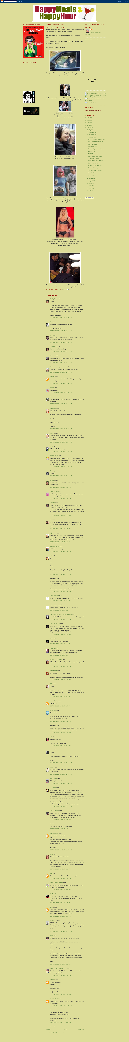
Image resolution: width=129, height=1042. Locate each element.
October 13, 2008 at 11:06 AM (61, 317)
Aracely (52, 433)
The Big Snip (91, 173)
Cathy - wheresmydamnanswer (58, 367)
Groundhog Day (92, 146)
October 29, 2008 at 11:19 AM (61, 1005)
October (91, 137)
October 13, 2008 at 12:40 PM (61, 466)
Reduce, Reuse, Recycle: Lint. (96, 139)
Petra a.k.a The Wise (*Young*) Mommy (61, 614)
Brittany (52, 767)
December (92, 132)
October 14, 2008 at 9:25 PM (60, 903)
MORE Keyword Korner (94, 154)
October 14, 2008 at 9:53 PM (60, 916)
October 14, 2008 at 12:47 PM (61, 850)
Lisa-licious (53, 787)
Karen (51, 639)
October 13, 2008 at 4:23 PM (60, 619)
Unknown (52, 376)
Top (89, 80)
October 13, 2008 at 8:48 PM (60, 732)
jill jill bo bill (53, 533)
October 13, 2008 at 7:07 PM (60, 679)
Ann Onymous (54, 670)
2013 (88, 120)
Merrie (51, 854)
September (92, 178)
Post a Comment (50, 1027)
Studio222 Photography (56, 659)
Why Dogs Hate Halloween (95, 141)
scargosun (53, 648)
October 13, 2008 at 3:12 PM (60, 600)
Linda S (52, 480)
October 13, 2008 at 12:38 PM (61, 442)
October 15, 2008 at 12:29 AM (61, 931)
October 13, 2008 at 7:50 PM (60, 706)
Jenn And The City (55, 623)
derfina (52, 335)
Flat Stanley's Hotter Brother (96, 149)
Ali (50, 397)
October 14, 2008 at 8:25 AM (60, 819)
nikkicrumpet (53, 920)
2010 (88, 125)
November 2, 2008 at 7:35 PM (60, 1023)
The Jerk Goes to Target (95, 170)
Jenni (51, 736)
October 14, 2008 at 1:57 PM (60, 878)
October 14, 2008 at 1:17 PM (60, 869)
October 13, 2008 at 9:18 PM (60, 745)
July (90, 183)
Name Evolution (92, 144)
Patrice (52, 684)
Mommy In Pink (54, 998)
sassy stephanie (54, 595)
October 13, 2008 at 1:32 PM (60, 542)
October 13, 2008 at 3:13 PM (60, 610)
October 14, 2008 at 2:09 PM (60, 889)
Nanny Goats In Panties (56, 882)
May (90, 188)
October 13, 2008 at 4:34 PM (60, 634)
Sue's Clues (91, 175)
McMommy (53, 710)
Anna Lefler (53, 408)
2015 (88, 117)
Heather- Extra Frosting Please (58, 968)
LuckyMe (52, 502)
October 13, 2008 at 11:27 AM (61, 372)
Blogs (92, 81)
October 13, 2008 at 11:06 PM (61, 774)
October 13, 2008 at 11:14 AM (61, 331)
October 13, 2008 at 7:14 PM (60, 696)
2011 (88, 122)
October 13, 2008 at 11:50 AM (61, 383)
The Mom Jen (53, 346)
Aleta (51, 519)
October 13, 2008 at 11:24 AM (61, 362)
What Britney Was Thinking (56, 27)
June (90, 185)
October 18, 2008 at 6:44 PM (60, 994)
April (90, 190)
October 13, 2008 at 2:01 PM (60, 551)
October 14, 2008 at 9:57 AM (60, 829)
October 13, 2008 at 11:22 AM (61, 351)
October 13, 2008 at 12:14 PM (61, 404)
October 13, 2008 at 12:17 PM (61, 429)
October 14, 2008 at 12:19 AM (61, 806)
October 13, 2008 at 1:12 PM (60, 515)
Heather (52, 387)
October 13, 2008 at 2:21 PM (60, 574)
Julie (51, 555)
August (91, 181)
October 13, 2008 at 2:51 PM (60, 591)
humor (93, 80)
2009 (88, 127)
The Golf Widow (54, 491)
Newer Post (49, 1029)
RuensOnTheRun (54, 546)
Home (65, 1029)
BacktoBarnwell (54, 455)
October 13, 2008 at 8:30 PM (60, 721)
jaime (51, 750)
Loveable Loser (54, 833)
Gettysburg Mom (54, 810)
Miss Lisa (52, 356)
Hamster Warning (93, 168)
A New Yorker (53, 701)
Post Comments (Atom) (59, 1033)
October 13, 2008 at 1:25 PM (60, 529)
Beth (51, 873)
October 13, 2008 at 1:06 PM (60, 498)
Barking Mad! (53, 299)
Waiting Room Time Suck (95, 165)
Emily (51, 907)
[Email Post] (67, 289)
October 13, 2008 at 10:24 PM (61, 763)
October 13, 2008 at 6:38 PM (60, 655)
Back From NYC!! (93, 163)
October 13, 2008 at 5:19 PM (60, 644)
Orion (51, 322)
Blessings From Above (56, 471)
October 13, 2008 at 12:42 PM (61, 476)
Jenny (51, 446)
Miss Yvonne (53, 778)
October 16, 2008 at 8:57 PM (60, 975)
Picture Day (91, 151)
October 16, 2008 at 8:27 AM (60, 964)
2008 (88, 130)
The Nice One (53, 894)
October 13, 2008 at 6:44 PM (60, 666)
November (92, 134)
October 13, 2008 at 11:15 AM (61, 342)
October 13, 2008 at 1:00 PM (60, 487)
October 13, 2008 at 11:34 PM (61, 783)
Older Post (81, 1029)
